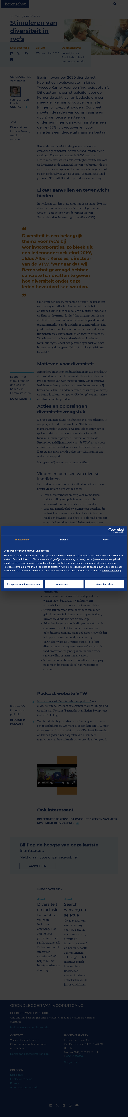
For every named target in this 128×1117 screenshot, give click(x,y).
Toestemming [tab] (22, 539)
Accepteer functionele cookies (23, 584)
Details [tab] (64, 539)
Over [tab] (105, 539)
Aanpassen (62, 584)
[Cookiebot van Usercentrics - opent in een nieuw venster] (110, 530)
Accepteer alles (104, 584)
